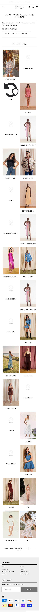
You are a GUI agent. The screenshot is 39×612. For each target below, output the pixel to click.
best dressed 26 (28, 211)
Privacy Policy (24, 571)
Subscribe (29, 589)
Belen (11, 200)
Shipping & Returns (8, 571)
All (11, 99)
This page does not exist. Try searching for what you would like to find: (18, 24)
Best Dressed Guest (10, 233)
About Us (5, 566)
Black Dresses (10, 299)
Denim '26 (28, 474)
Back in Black (11, 178)
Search (22, 569)
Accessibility (24, 574)
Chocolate (28, 376)
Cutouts (28, 441)
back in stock (28, 178)
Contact (4, 574)
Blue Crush (11, 332)
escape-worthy (11, 540)
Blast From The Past (28, 310)
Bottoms (28, 343)
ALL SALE (28, 112)
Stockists (5, 569)
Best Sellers (28, 277)
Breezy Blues (11, 376)
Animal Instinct (11, 134)
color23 (11, 431)
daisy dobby (10, 464)
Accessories (28, 68)
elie (28, 507)
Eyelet (28, 540)
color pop (28, 398)
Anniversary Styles (28, 145)
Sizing (22, 566)
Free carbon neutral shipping (19, 2)
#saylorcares (11, 79)
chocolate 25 (11, 408)
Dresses (11, 507)
